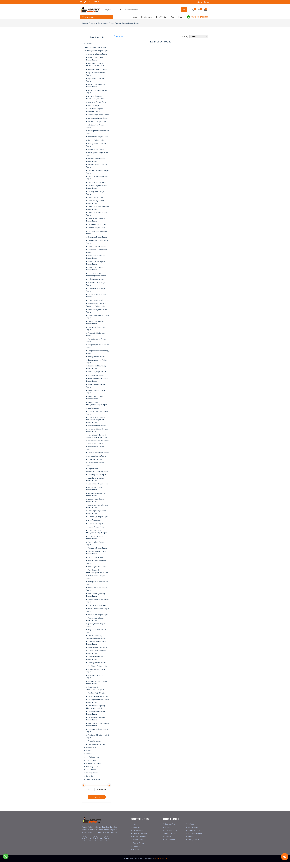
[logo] (91, 820)
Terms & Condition (140, 833)
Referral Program (139, 843)
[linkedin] (101, 838)
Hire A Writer (161, 17)
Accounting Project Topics (97, 54)
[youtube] (106, 838)
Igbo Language (93, 408)
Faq (172, 17)
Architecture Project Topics (97, 121)
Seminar (89, 754)
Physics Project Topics (95, 557)
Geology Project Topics (96, 356)
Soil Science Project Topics (97, 666)
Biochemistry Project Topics (97, 137)
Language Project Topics (96, 456)
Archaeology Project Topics (97, 118)
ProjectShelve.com (161, 858)
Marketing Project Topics (96, 474)
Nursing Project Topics (95, 527)
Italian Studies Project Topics (98, 452)
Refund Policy (138, 840)
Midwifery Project (94, 520)
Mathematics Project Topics (97, 484)
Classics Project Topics (130, 23)
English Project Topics (95, 279)
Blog (180, 17)
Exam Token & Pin (93, 779)
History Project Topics (95, 375)
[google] (90, 838)
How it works (146, 17)
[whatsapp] (5, 856)
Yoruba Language (94, 741)
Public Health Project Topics (97, 614)
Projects (92, 23)
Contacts (89, 776)
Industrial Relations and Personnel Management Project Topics (95, 419)
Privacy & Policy (138, 830)
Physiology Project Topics (97, 566)
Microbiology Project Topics (97, 517)
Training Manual (92, 773)
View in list (119, 36)
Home (134, 17)
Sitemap (136, 849)
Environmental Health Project (98, 300)
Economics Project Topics (97, 237)
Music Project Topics (95, 523)
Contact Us (137, 846)
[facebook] (84, 838)
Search (97, 797)
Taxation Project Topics (96, 693)
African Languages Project (97, 69)
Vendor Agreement (140, 837)
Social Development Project (97, 647)
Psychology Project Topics (97, 605)
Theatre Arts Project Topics (97, 696)
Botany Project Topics (95, 149)
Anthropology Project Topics (98, 115)
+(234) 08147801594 (199, 17)
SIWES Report (91, 770)
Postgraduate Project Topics (96, 47)
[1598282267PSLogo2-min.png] (90, 9)
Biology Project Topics (95, 140)
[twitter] (95, 838)
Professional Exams (93, 763)
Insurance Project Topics (96, 426)
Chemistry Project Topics (96, 182)
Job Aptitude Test (92, 757)
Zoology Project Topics (96, 744)
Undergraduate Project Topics (109, 23)
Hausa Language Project (96, 372)
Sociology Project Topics (96, 662)
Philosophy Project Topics (97, 548)
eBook (88, 751)
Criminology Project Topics (97, 224)
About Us (136, 827)
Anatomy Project (93, 105)
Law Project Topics (94, 459)
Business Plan (91, 747)
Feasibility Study (92, 766)
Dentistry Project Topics (96, 228)
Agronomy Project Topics (96, 102)
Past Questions (91, 760)
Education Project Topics (96, 246)
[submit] (184, 9)
